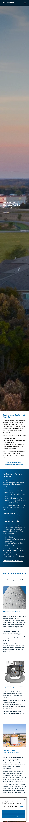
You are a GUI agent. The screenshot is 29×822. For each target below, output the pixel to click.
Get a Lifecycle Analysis (12, 560)
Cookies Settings (13, 816)
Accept (13, 812)
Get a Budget (8, 513)
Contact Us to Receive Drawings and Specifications (14, 463)
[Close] (24, 799)
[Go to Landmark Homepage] (9, 3)
